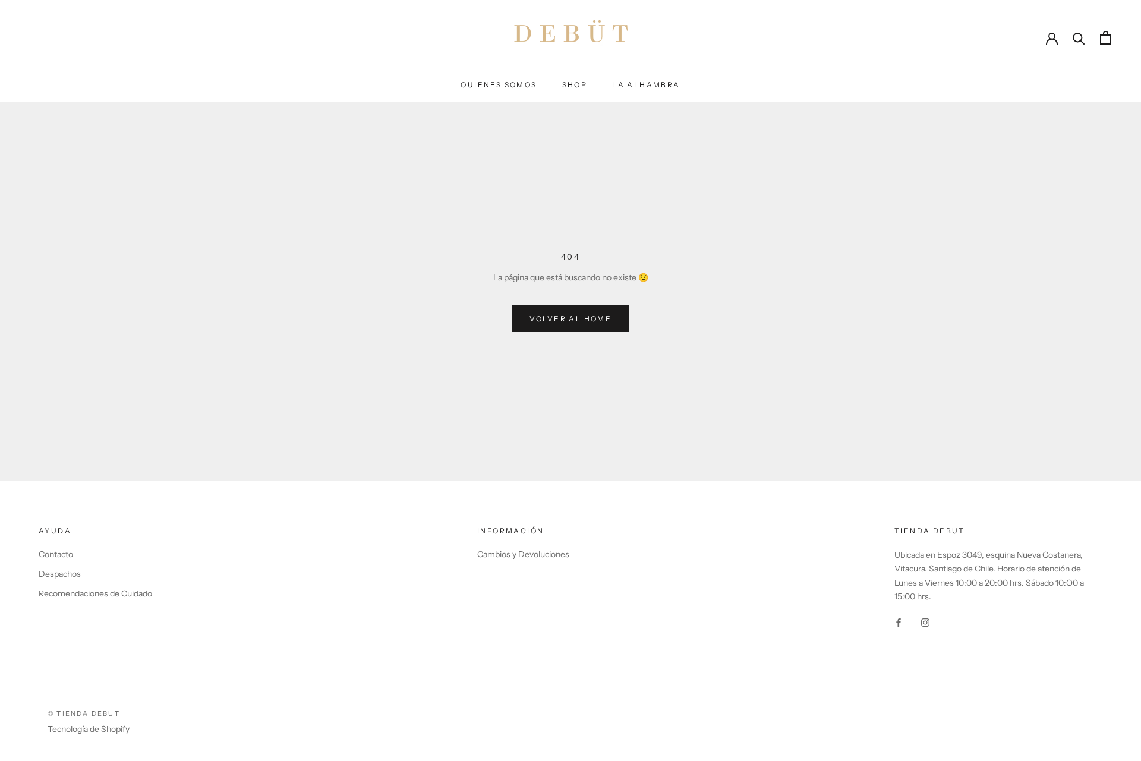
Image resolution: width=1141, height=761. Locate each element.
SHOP (575, 84)
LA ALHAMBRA (646, 84)
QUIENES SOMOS (499, 84)
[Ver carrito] (1105, 38)
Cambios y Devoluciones (523, 554)
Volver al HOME (570, 318)
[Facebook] (898, 622)
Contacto (56, 554)
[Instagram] (925, 622)
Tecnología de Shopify (89, 729)
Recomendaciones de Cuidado (95, 593)
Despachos (60, 574)
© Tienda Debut (84, 713)
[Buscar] (1079, 37)
